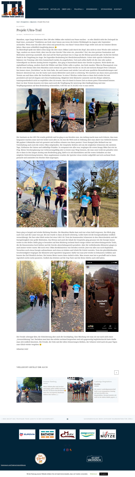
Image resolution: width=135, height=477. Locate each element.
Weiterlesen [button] (93, 474)
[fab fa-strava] (71, 450)
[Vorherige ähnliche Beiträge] (112, 372)
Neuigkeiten (25, 22)
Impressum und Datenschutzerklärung (13, 465)
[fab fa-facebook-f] (64, 450)
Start (18, 22)
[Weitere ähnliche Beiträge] (116, 372)
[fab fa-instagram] (67, 450)
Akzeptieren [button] (103, 474)
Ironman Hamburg (49, 381)
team (20, 34)
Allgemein (33, 22)
